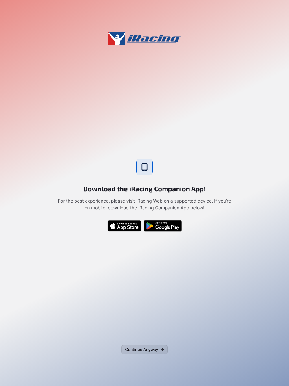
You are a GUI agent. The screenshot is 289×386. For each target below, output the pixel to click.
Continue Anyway (141, 349)
